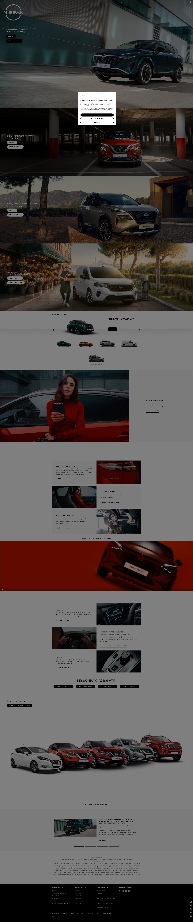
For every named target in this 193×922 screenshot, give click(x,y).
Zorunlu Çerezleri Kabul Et (97, 118)
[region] (97, 108)
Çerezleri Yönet (97, 122)
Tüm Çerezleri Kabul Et (97, 114)
